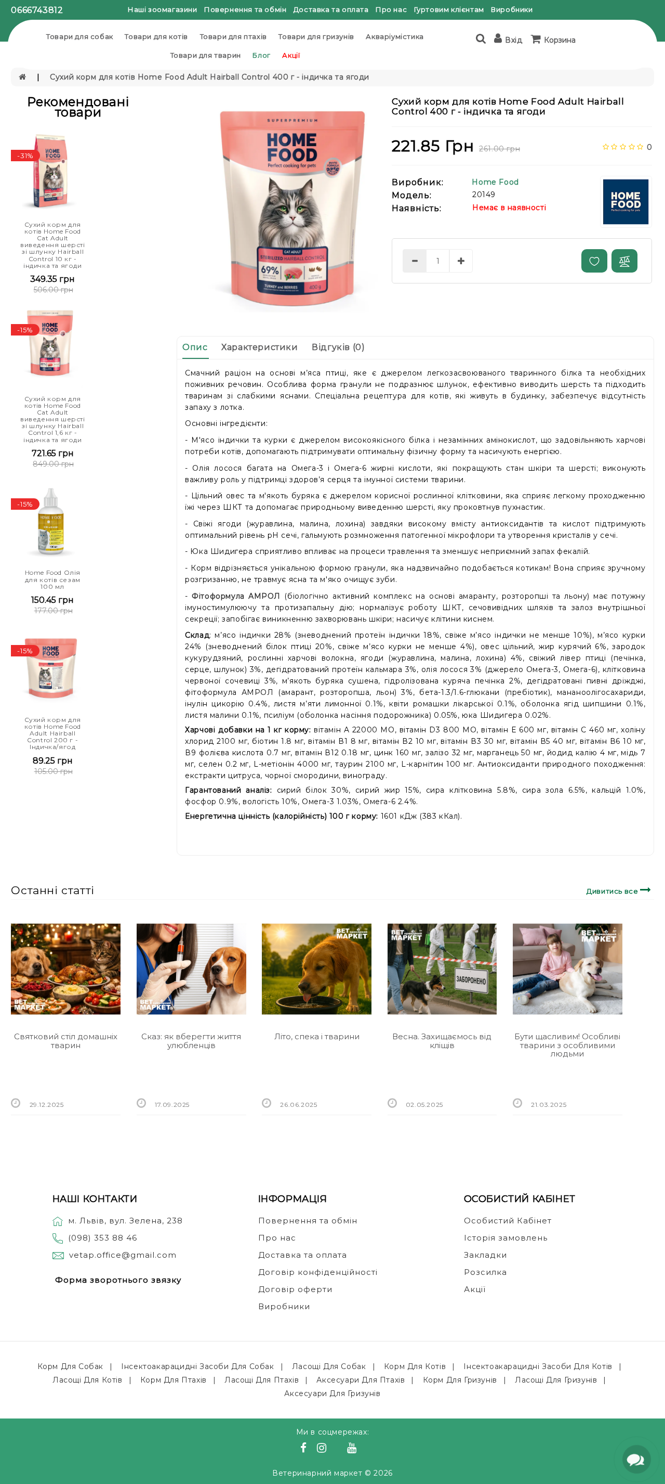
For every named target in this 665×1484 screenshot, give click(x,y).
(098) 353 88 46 (102, 1238)
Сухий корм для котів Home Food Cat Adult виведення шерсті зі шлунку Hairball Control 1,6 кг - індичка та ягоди (52, 419)
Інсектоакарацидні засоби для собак (197, 1366)
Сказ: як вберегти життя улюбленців (191, 1040)
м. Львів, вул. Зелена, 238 (125, 1220)
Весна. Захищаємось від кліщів (441, 1040)
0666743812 (37, 10)
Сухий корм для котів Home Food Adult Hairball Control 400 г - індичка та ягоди (209, 77)
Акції (291, 55)
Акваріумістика (394, 36)
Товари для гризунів (316, 36)
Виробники (512, 9)
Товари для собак (79, 36)
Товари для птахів (233, 36)
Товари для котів (156, 36)
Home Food (495, 182)
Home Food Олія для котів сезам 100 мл (53, 579)
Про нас (391, 9)
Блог (261, 55)
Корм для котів (415, 1366)
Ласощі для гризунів (556, 1380)
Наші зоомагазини (162, 9)
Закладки (485, 1255)
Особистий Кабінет (508, 1220)
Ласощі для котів (87, 1380)
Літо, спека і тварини (317, 1036)
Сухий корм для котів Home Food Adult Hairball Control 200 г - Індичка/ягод (52, 733)
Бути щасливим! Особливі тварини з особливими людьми (567, 1045)
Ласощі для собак (329, 1366)
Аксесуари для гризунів (332, 1393)
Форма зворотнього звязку (118, 1280)
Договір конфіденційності (318, 1272)
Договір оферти (295, 1289)
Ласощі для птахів (261, 1380)
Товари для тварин (205, 55)
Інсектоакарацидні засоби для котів (537, 1366)
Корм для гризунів (460, 1380)
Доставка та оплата (331, 9)
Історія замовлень (506, 1238)
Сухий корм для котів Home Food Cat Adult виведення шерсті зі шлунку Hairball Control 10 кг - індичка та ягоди (52, 245)
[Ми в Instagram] (323, 1449)
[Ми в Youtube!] (353, 1449)
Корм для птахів (173, 1380)
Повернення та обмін (245, 9)
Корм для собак (70, 1366)
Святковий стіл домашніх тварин (65, 1040)
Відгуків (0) (338, 347)
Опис (194, 347)
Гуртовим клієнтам (449, 9)
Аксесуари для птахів (360, 1380)
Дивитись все (613, 891)
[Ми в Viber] (338, 1449)
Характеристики (259, 347)
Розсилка (485, 1272)
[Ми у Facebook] (305, 1449)
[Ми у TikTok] (364, 1449)
